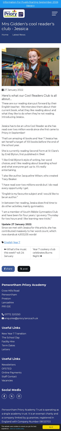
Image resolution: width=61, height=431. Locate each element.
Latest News (18, 34)
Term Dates (8, 345)
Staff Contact (9, 376)
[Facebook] (4, 396)
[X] (11, 396)
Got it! (51, 427)
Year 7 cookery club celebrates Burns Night (44, 252)
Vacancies (7, 380)
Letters (6, 349)
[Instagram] (19, 396)
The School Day (11, 337)
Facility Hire (8, 341)
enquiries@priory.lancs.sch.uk (21, 318)
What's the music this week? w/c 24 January (15, 252)
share (9, 268)
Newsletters (8, 364)
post (25, 268)
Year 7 (16, 242)
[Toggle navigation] (54, 13)
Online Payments (11, 372)
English (8, 242)
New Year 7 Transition (14, 333)
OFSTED (6, 368)
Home (5, 34)
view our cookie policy (17, 428)
